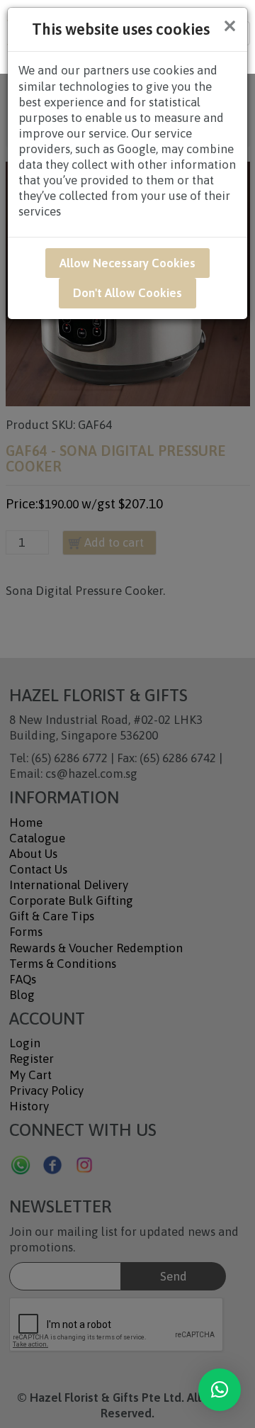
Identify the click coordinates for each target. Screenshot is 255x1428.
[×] (219, 1389)
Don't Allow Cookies (127, 293)
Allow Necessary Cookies (128, 263)
